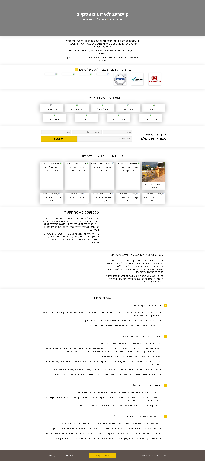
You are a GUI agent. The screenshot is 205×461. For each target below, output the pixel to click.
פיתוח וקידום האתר (67, 455)
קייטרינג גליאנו (115, 19)
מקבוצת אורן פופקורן (50, 455)
